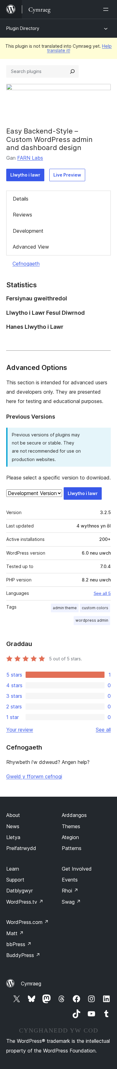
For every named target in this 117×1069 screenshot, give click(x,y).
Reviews (22, 214)
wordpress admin (92, 620)
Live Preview (67, 174)
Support (15, 880)
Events (70, 880)
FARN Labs (30, 158)
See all (103, 729)
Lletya (13, 837)
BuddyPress (23, 955)
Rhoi (70, 890)
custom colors (95, 607)
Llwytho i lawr (25, 174)
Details (20, 199)
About (13, 815)
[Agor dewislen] (107, 9)
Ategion (70, 837)
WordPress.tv (24, 902)
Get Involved (77, 869)
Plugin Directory (22, 28)
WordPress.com (27, 922)
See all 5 (102, 593)
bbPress (19, 944)
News (12, 826)
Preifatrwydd (21, 848)
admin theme (65, 607)
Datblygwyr (19, 890)
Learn (12, 869)
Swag (71, 902)
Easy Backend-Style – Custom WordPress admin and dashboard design (49, 139)
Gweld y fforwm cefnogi (34, 776)
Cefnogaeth (26, 263)
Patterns (71, 848)
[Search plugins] (72, 71)
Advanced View (31, 247)
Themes (71, 826)
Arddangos (74, 815)
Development (28, 231)
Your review (19, 729)
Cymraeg (31, 983)
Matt (15, 933)
